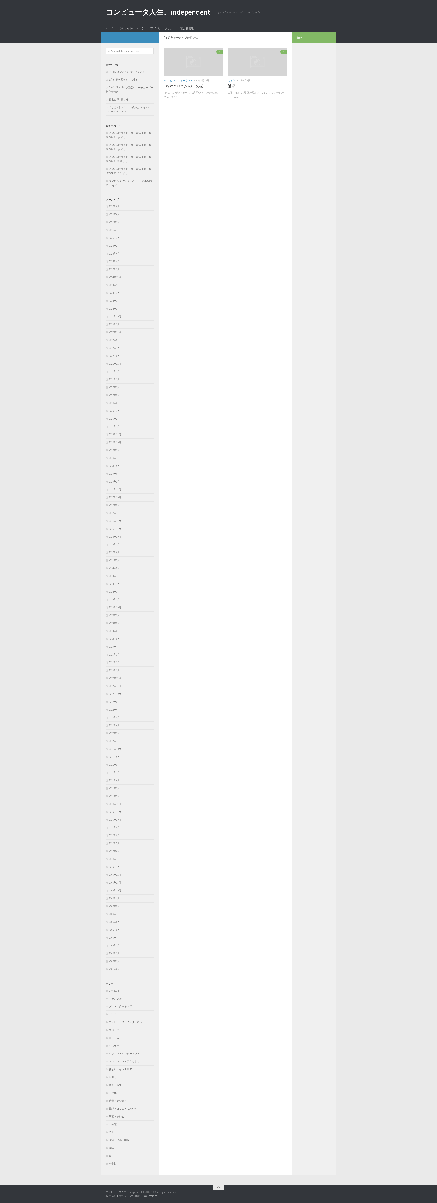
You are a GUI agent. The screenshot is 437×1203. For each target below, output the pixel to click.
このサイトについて (131, 28)
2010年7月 (114, 843)
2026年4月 (114, 230)
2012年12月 (115, 678)
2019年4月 (114, 458)
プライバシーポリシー (161, 28)
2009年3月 (114, 945)
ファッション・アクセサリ (124, 1061)
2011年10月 (115, 749)
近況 (231, 86)
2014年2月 (114, 599)
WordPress (117, 1196)
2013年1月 (114, 670)
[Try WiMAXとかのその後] (193, 62)
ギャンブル (115, 998)
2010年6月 (114, 851)
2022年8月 (114, 340)
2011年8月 (114, 764)
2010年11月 (115, 811)
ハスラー (114, 1045)
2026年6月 (114, 214)
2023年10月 (115, 316)
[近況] (257, 62)
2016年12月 (115, 521)
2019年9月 (114, 450)
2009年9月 (114, 898)
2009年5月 (114, 929)
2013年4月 (114, 646)
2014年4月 (114, 583)
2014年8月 (114, 568)
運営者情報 (187, 28)
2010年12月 (115, 804)
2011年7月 (114, 772)
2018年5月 (114, 473)
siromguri (114, 990)
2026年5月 (114, 222)
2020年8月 (114, 395)
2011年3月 (114, 788)
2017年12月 (115, 489)
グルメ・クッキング (120, 1006)
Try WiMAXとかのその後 (184, 86)
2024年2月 (114, 300)
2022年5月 (114, 355)
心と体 (231, 80)
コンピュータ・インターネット (127, 1022)
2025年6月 (114, 253)
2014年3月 (114, 591)
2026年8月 (114, 206)
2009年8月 (114, 906)
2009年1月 (114, 961)
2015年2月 (114, 560)
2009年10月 (115, 890)
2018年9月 (114, 465)
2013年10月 (115, 607)
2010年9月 (114, 827)
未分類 (113, 1124)
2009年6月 (114, 922)
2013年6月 (114, 631)
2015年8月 (114, 552)
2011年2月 (114, 796)
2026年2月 (114, 245)
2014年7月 (114, 576)
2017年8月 (114, 505)
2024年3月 (114, 293)
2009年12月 (115, 874)
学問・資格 (115, 1085)
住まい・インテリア (120, 1069)
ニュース (114, 1037)
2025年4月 (114, 261)
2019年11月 (115, 434)
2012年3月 (114, 733)
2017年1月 (114, 513)
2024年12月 (115, 277)
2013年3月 (114, 654)
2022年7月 (114, 348)
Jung (111, 185)
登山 (111, 1132)
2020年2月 (114, 418)
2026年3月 (114, 237)
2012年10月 (115, 694)
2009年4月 (114, 937)
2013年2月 (114, 662)
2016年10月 (115, 536)
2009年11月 (115, 882)
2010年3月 (114, 859)
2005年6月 (114, 969)
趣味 (111, 1147)
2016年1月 (114, 544)
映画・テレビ (116, 1116)
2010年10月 (115, 819)
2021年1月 (114, 379)
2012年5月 (114, 717)
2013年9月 (114, 615)
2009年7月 (114, 914)
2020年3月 (114, 410)
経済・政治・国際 (119, 1140)
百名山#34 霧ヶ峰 (118, 99)
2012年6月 (114, 709)
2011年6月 (114, 780)
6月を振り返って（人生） (123, 79)
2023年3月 (114, 324)
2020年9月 (114, 387)
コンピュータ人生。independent (158, 12)
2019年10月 (115, 442)
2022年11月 (115, 332)
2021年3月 (114, 371)
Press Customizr (148, 1196)
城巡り (113, 1077)
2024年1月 (114, 308)
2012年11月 (115, 686)
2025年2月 (114, 269)
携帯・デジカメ (118, 1100)
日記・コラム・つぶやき (123, 1108)
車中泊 (113, 1163)
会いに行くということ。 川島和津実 (130, 180)
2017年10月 (115, 497)
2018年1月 (114, 481)
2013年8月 (114, 623)
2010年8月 (114, 835)
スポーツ (114, 1030)
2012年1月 (114, 741)
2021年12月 (115, 363)
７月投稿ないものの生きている (127, 71)
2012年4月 (114, 725)
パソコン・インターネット (178, 80)
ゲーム (113, 1014)
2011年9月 (114, 756)
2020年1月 (114, 426)
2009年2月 (114, 953)
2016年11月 (115, 528)
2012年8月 (114, 701)
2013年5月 (114, 638)
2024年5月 (114, 285)
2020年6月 (114, 403)
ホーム (110, 28)
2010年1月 (114, 866)
